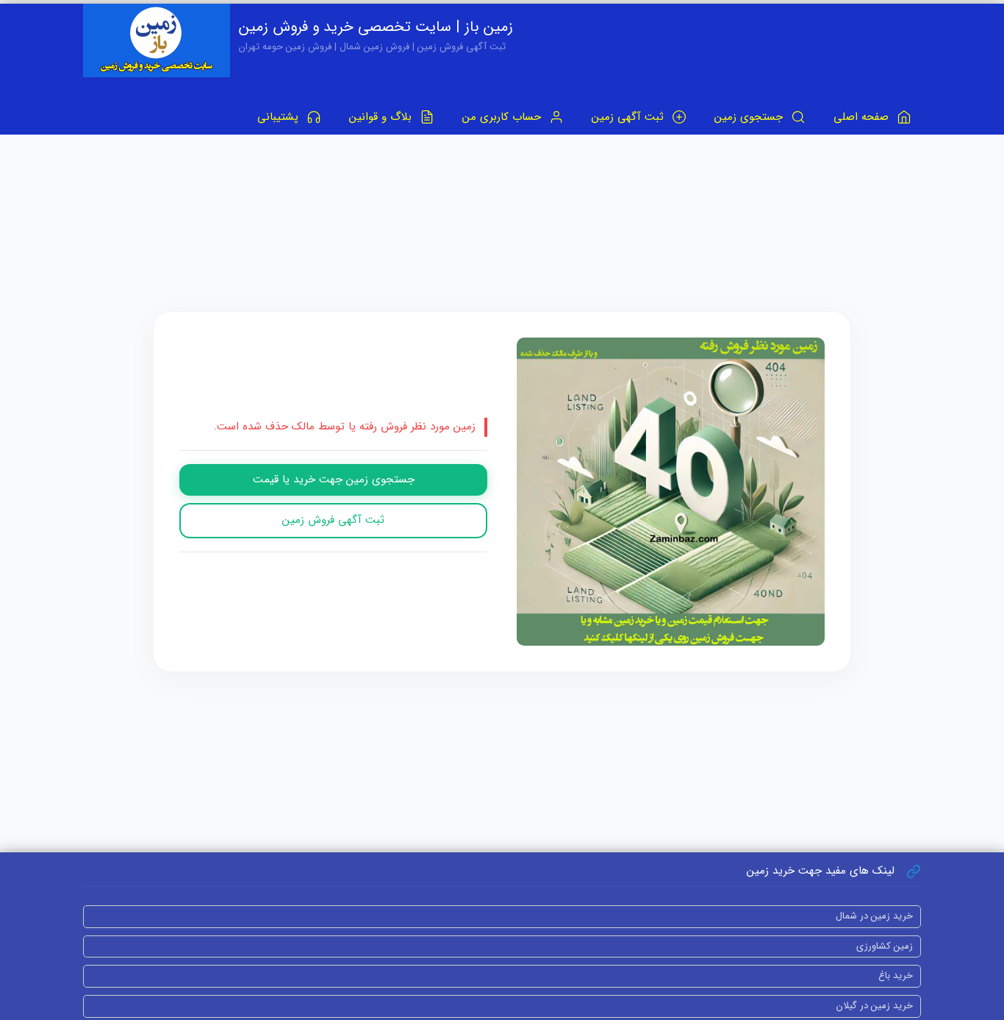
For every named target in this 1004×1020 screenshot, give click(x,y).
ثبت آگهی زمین (629, 117)
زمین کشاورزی (884, 946)
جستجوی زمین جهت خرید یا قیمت (334, 479)
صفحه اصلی (862, 117)
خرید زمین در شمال (874, 916)
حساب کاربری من (503, 117)
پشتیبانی (279, 117)
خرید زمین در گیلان (874, 1005)
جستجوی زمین (750, 117)
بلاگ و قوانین (382, 117)
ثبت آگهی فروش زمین (333, 520)
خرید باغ (895, 975)
